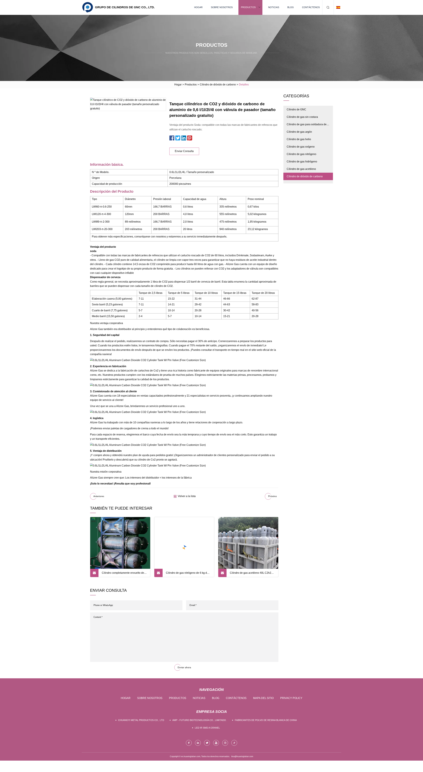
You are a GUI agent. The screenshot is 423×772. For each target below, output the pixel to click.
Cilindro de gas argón (299, 131)
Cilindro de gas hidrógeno (302, 161)
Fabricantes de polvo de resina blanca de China (266, 720)
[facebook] (189, 743)
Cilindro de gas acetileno (301, 169)
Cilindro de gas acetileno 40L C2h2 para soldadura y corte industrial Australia (250, 574)
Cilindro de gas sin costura (302, 117)
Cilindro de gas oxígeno (301, 146)
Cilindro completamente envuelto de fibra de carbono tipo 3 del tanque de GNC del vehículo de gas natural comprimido (123, 574)
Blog (290, 7)
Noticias (273, 7)
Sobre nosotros (222, 7)
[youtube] (216, 743)
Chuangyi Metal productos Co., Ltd (141, 720)
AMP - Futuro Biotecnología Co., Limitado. (199, 720)
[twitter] (207, 743)
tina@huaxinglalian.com (242, 756)
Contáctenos (311, 7)
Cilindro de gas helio (299, 139)
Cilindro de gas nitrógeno (301, 154)
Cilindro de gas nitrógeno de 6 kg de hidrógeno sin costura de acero (187, 574)
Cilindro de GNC (296, 109)
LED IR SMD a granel (207, 727)
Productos (248, 7)
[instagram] (225, 743)
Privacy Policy (291, 698)
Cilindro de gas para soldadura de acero (307, 125)
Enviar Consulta (184, 151)
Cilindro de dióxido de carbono (218, 84)
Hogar (198, 7)
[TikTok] (234, 743)
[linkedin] (198, 743)
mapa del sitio (263, 698)
